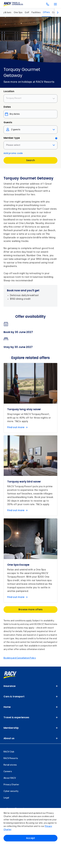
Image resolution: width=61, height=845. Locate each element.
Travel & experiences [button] (16, 717)
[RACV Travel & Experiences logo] (13, 4)
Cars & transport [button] (14, 696)
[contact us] (47, 4)
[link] (13, 675)
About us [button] (9, 738)
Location (9, 91)
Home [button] (7, 707)
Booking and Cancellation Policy (20, 658)
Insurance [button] (10, 686)
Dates (7, 107)
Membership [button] (11, 728)
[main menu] (55, 4)
